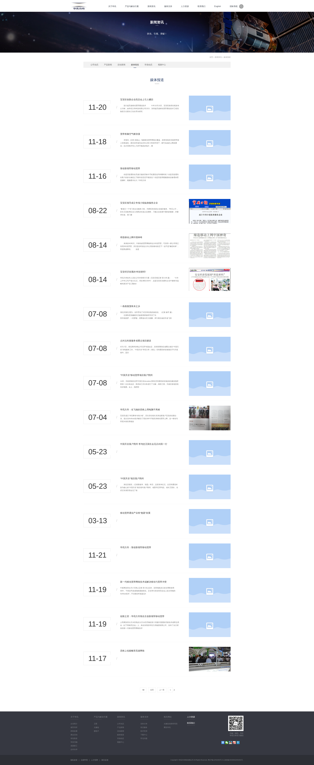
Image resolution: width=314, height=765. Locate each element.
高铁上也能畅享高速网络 (132, 651)
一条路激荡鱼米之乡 (130, 306)
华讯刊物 (74, 742)
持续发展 (74, 731)
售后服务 (143, 727)
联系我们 (201, 6)
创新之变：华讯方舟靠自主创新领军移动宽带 (142, 616)
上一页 (161, 690)
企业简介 (74, 724)
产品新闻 (108, 65)
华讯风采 (74, 738)
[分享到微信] (226, 742)
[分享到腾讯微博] (238, 742)
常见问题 (143, 738)
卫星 (95, 724)
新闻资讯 (151, 6)
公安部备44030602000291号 (233, 760)
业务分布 (143, 724)
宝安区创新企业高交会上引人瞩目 (136, 99)
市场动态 (148, 65)
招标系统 (234, 6)
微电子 (96, 731)
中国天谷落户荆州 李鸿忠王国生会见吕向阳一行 (143, 444)
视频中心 (162, 65)
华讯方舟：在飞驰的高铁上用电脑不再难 (140, 409)
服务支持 (168, 6)
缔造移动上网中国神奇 (131, 237)
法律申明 (84, 760)
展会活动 (74, 735)
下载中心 (143, 735)
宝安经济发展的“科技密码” (133, 272)
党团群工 (74, 746)
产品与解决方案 (132, 6)
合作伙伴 (74, 749)
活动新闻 (121, 65)
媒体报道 (135, 65)
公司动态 (94, 65)
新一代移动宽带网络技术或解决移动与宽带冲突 (143, 582)
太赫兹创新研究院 (170, 724)
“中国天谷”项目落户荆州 (132, 478)
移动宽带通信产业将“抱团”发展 (135, 513)
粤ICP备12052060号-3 (215, 760)
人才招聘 (94, 760)
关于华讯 (112, 6)
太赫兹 (96, 727)
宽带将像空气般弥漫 (130, 134)
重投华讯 (167, 727)
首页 (211, 57)
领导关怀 (74, 727)
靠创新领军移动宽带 (130, 168)
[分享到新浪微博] (234, 742)
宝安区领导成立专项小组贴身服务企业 (139, 203)
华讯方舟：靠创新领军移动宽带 (135, 547)
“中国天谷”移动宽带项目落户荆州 (136, 375)
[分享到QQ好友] (230, 742)
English (217, 6)
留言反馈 (104, 760)
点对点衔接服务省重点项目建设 (135, 340)
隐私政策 (74, 760)
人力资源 (185, 6)
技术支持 (143, 731)
